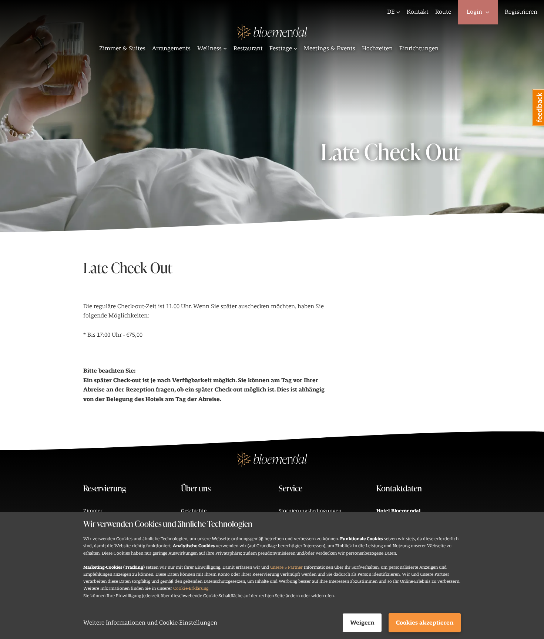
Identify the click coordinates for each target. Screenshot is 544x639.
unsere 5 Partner (286, 567)
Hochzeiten (377, 48)
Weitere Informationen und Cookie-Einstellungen (150, 623)
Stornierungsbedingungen (310, 511)
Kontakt (418, 12)
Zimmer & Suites (122, 48)
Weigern (362, 623)
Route (443, 12)
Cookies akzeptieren (424, 623)
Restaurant (248, 48)
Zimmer (93, 511)
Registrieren (521, 12)
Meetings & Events (329, 48)
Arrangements (171, 48)
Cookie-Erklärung (190, 588)
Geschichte (193, 511)
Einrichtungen (419, 48)
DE (391, 12)
